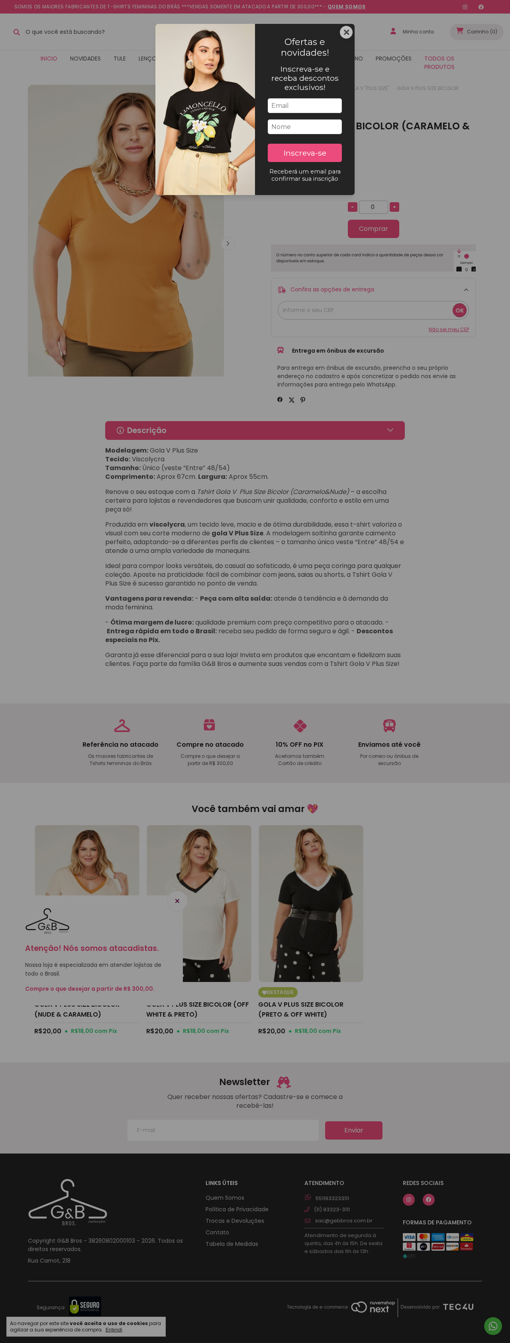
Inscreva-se (305, 153)
